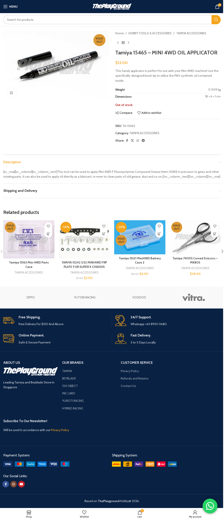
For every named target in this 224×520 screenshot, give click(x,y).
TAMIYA (67, 371)
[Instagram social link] (13, 484)
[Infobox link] (55, 321)
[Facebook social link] (127, 141)
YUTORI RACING (85, 297)
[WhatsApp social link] (137, 141)
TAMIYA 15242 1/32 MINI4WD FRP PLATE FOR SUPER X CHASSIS (84, 264)
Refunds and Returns (135, 378)
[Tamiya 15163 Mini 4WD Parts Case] (28, 239)
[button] (104, 234)
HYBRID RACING (72, 408)
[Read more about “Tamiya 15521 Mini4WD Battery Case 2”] (159, 234)
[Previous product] (118, 42)
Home (119, 33)
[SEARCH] (216, 19)
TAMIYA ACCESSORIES (191, 33)
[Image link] (36, 464)
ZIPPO (30, 297)
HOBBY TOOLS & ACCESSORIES (150, 33)
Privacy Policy (130, 371)
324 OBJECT (70, 386)
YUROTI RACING (73, 401)
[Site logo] (112, 6)
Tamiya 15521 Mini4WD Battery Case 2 (140, 260)
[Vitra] (193, 298)
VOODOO (139, 297)
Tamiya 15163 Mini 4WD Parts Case (29, 264)
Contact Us (128, 386)
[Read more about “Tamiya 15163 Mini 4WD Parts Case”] (48, 234)
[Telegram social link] (143, 141)
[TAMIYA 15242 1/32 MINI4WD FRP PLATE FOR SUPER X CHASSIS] (84, 239)
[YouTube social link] (21, 484)
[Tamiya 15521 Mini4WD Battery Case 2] (139, 237)
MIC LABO (68, 393)
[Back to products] (123, 42)
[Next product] (128, 42)
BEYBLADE (69, 378)
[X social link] (132, 141)
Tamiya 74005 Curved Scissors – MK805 (195, 260)
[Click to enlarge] (11, 93)
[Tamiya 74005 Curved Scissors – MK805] (195, 237)
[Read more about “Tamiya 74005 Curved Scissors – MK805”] (215, 234)
